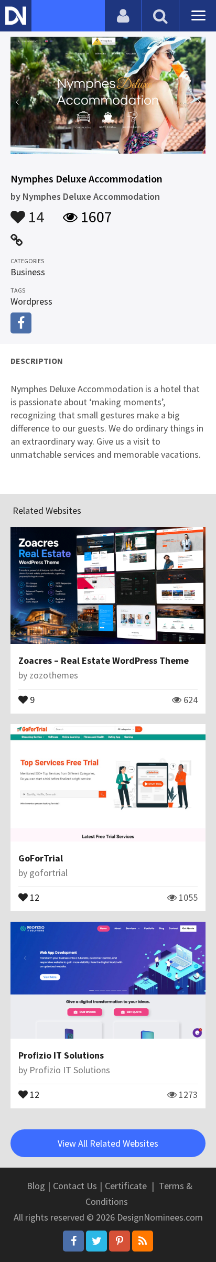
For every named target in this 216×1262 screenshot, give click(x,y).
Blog (36, 1186)
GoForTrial (40, 858)
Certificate (126, 1186)
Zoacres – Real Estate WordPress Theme (103, 660)
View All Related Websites (108, 1143)
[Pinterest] (119, 1241)
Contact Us (75, 1186)
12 (33, 896)
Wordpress (31, 301)
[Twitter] (96, 1241)
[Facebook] (73, 1241)
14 (34, 212)
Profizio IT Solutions (61, 1055)
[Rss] (142, 1241)
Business (27, 272)
